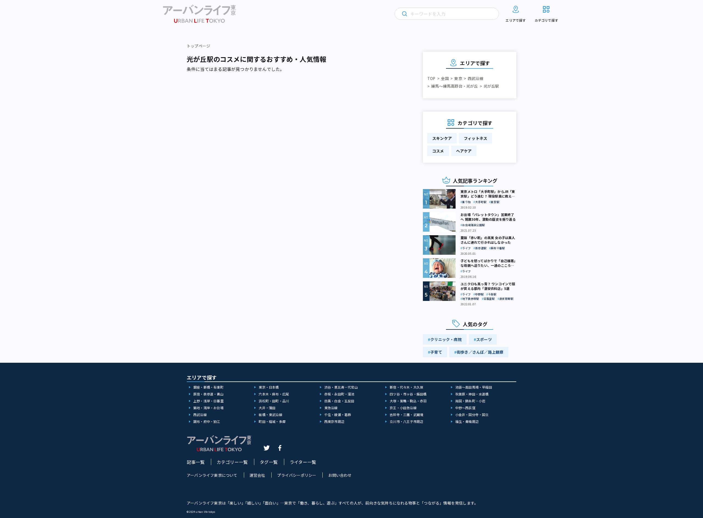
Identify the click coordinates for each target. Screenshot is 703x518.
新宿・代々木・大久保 (406, 387)
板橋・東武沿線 (270, 414)
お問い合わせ (340, 475)
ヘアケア (464, 151)
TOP (431, 78)
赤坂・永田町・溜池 (339, 394)
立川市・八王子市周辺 (406, 421)
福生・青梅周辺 (467, 421)
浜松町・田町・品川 (274, 400)
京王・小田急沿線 (403, 407)
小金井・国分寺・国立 (472, 414)
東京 (458, 78)
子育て (436, 352)
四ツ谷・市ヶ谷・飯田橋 (408, 394)
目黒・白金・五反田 (339, 400)
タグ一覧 (269, 462)
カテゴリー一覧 (232, 462)
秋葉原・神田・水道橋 (472, 394)
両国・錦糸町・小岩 (470, 400)
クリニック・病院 (446, 339)
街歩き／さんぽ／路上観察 (480, 352)
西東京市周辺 (334, 421)
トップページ (198, 46)
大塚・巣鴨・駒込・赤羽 (408, 400)
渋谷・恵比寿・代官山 (341, 387)
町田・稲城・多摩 (272, 421)
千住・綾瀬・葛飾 (337, 414)
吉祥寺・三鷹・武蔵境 (406, 414)
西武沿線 (475, 78)
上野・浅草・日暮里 (208, 400)
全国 (445, 78)
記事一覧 (196, 462)
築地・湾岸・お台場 (208, 407)
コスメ (438, 151)
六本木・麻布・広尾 (274, 394)
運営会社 (257, 475)
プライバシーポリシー (296, 475)
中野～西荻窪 (465, 407)
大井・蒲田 (267, 407)
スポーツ (484, 339)
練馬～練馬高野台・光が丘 (454, 86)
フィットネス (475, 138)
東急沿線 (331, 407)
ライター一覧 (303, 462)
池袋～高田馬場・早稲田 (473, 387)
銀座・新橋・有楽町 (208, 387)
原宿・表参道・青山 (208, 394)
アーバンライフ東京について (212, 475)
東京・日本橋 (269, 387)
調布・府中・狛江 (206, 421)
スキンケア (442, 138)
